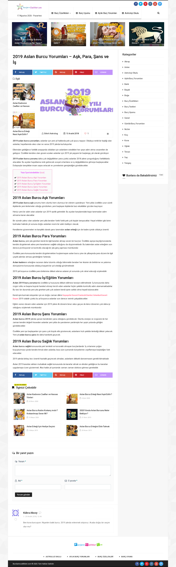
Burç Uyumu (84, 13)
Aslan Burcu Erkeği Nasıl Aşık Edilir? (96, 394)
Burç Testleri (130, 107)
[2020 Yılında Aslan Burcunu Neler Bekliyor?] (72, 414)
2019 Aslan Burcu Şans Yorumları (32, 187)
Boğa (126, 95)
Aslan (127, 67)
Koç (126, 135)
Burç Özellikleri (61, 13)
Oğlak (127, 146)
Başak (127, 90)
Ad (20, 480)
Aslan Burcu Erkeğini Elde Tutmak (94, 426)
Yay (126, 157)
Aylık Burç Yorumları (107, 13)
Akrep (127, 61)
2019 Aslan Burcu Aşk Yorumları (31, 177)
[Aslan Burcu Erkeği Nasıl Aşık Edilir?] (72, 398)
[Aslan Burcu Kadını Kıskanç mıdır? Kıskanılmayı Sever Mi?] (19, 414)
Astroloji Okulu (131, 13)
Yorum (22, 461)
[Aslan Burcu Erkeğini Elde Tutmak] (72, 430)
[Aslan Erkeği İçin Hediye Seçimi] (19, 430)
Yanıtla (107, 514)
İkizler (127, 129)
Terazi (127, 152)
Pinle (82, 72)
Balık (126, 84)
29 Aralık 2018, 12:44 (33, 516)
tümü (161, 175)
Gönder (103, 72)
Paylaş (21, 72)
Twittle (43, 72)
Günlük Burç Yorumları (134, 124)
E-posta (72, 480)
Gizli (42, 172)
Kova (126, 140)
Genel (127, 118)
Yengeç (127, 163)
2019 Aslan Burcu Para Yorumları (32, 180)
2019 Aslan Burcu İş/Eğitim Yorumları (34, 184)
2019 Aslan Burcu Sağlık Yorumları (32, 190)
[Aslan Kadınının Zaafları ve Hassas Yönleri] (19, 398)
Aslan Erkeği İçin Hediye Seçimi (41, 426)
